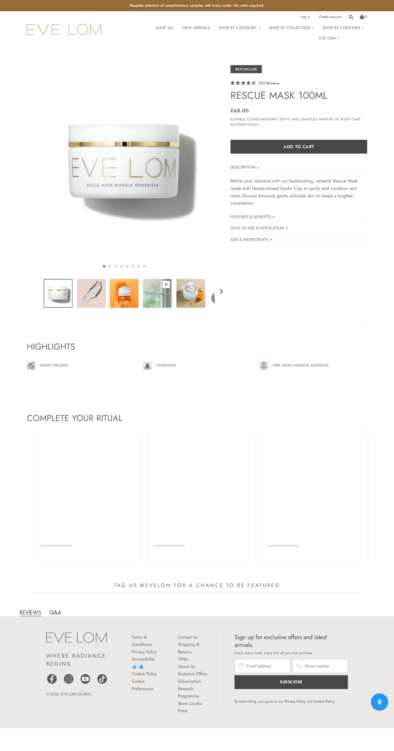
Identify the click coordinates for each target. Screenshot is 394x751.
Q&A (55, 612)
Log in (305, 16)
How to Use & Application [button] (257, 228)
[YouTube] (85, 683)
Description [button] (243, 167)
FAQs (183, 659)
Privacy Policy (144, 652)
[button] (104, 266)
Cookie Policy (144, 674)
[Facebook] (52, 683)
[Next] (221, 291)
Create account (330, 16)
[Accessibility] (138, 666)
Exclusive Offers (192, 674)
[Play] (124, 169)
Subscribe (291, 682)
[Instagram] (68, 683)
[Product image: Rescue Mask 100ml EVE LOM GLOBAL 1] (58, 293)
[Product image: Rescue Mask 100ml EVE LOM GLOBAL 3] (124, 293)
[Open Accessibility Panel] (379, 702)
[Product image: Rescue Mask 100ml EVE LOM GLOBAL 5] (190, 293)
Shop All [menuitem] (165, 28)
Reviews (30, 612)
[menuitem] (239, 27)
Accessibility (143, 659)
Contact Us (188, 637)
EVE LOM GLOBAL (76, 694)
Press (182, 710)
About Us (186, 666)
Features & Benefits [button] (250, 217)
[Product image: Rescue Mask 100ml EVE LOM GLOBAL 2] (91, 293)
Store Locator (190, 703)
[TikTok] (102, 683)
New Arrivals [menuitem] (196, 28)
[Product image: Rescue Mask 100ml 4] (157, 293)
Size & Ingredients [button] (249, 239)
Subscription (189, 681)
